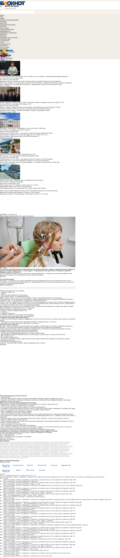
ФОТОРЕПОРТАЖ (5, 44)
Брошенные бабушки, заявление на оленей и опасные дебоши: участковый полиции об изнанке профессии (30, 81)
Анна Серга (40, 275)
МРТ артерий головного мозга (9, 337)
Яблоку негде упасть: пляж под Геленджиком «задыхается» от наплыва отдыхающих (24, 160)
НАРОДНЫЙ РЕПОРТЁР (7, 29)
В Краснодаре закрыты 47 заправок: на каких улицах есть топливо (19, 185)
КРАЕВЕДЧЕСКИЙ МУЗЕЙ (7, 25)
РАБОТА (10, 50)
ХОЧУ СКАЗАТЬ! (5, 47)
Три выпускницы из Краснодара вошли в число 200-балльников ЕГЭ (19, 136)
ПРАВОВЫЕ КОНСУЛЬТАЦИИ (8, 37)
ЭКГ (2, 338)
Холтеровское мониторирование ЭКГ (11, 341)
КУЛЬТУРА (3, 26)
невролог (9, 326)
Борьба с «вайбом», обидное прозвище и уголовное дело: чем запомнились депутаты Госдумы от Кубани (30, 107)
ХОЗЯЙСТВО (4, 45)
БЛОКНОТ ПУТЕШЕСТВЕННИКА (9, 20)
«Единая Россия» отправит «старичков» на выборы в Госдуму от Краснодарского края (24, 110)
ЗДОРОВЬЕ (3, 21)
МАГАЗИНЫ (9, 58)
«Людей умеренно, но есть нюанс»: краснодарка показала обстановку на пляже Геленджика (26, 159)
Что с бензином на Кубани (7, 164)
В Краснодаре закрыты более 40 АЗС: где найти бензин (16, 186)
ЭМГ (2, 334)
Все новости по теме (6, 79)
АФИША (2, 18)
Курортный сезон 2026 (6, 138)
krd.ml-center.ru (8, 438)
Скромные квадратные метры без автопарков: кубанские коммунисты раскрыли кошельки (25, 108)
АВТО (1, 17)
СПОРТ (2, 42)
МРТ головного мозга (7, 336)
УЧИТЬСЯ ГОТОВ (9, 52)
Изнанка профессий (5, 60)
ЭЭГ (2, 333)
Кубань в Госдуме (5, 86)
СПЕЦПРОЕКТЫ (5, 41)
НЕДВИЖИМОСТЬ (5, 31)
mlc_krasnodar (11, 439)
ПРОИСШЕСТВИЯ (5, 39)
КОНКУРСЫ (3, 23)
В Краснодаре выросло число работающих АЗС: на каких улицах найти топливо (23, 188)
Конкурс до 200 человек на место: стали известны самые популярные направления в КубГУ (26, 133)
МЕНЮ (2, 15)
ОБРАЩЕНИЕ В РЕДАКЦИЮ (8, 33)
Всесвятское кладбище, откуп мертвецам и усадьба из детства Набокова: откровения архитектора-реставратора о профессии (36, 83)
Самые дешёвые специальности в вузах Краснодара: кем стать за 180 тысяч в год (23, 134)
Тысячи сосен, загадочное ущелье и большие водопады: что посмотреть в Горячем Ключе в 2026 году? (29, 162)
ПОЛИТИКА (3, 36)
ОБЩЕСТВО (3, 34)
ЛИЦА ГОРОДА (4, 28)
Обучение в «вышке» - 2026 (8, 112)
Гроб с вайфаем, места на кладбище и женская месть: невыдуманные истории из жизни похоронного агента (31, 84)
